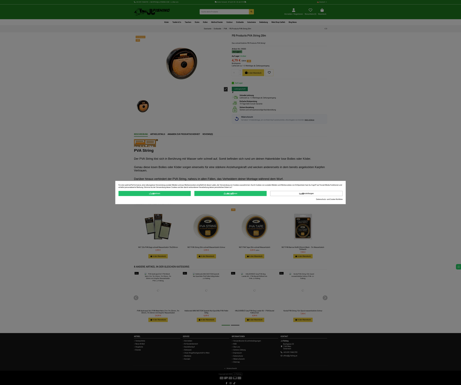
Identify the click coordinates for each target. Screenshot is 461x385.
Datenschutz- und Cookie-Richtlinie (329, 199)
